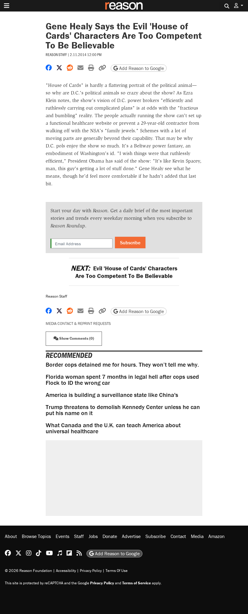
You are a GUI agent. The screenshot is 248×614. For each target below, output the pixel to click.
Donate (110, 536)
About (11, 536)
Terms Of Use (117, 570)
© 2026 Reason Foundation (28, 570)
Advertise (131, 536)
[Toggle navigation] (6, 5)
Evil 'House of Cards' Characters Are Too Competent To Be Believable (124, 271)
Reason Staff (56, 54)
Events (62, 536)
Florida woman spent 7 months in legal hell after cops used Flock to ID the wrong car (122, 379)
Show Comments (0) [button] (76, 338)
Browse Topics (36, 536)
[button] (238, 5)
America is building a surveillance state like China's (112, 394)
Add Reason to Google (141, 68)
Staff (79, 536)
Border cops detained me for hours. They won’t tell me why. (122, 364)
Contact (178, 536)
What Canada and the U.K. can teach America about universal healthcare (113, 428)
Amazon (216, 536)
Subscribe (130, 242)
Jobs (93, 536)
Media (197, 536)
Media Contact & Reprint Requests (78, 323)
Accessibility (66, 570)
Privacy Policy (91, 570)
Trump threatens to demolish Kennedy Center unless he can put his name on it (123, 410)
